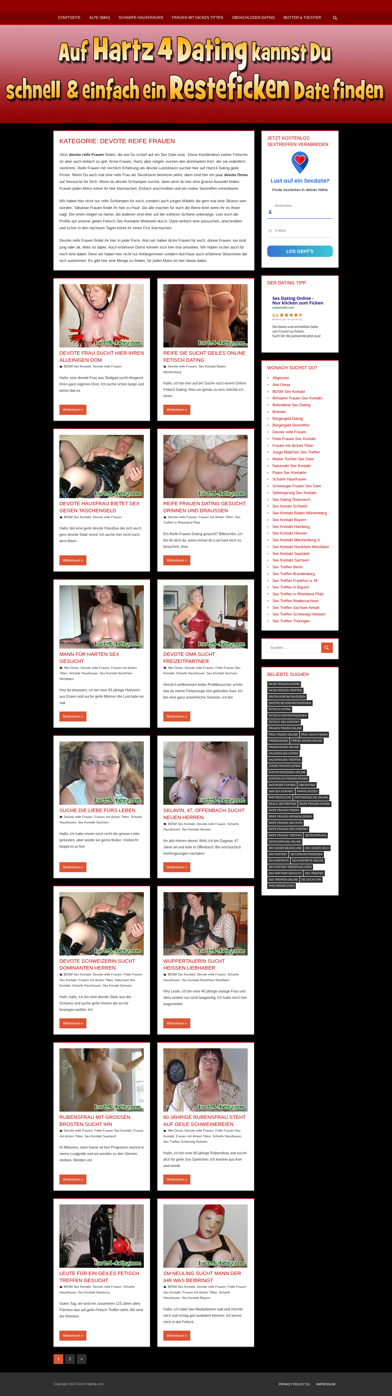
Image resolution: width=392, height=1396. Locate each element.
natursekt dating (282, 785)
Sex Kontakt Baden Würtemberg (299, 513)
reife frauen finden (284, 810)
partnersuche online (311, 797)
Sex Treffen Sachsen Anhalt (295, 608)
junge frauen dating (285, 766)
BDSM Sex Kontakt (77, 366)
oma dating (307, 785)
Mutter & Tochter (302, 18)
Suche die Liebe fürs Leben (97, 810)
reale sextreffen (282, 803)
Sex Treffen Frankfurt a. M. (295, 581)
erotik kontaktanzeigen (287, 696)
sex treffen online (283, 879)
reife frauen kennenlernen (290, 816)
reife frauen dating (314, 803)
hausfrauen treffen (285, 759)
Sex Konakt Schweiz (117, 985)
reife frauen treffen (285, 835)
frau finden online (283, 734)
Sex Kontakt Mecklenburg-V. (296, 540)
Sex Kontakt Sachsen (222, 673)
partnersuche (280, 797)
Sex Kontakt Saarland (100, 1136)
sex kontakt (278, 854)
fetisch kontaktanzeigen (288, 715)
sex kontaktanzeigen (306, 854)
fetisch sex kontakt (284, 722)
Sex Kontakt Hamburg (94, 1292)
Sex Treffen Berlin (287, 567)
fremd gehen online (306, 740)
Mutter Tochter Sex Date (293, 459)
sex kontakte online (307, 860)
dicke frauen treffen (285, 690)
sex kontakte (279, 860)
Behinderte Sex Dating (291, 405)
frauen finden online (285, 728)
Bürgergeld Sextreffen (290, 425)
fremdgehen (278, 740)
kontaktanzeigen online (287, 772)
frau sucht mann (314, 734)
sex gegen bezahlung (285, 848)
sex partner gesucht (285, 873)
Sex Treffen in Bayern (290, 587)
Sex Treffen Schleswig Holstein (185, 1141)
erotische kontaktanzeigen (290, 703)
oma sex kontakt (281, 791)
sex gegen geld (317, 848)
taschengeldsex (281, 885)
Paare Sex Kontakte (289, 472)
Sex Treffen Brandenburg (293, 574)
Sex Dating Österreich (291, 499)
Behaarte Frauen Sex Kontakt (297, 398)
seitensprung (315, 835)
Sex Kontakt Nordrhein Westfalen (206, 980)
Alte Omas (99, 18)
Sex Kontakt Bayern (196, 1298)
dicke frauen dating (284, 684)
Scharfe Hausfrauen (141, 18)
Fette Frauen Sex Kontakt (112, 1130)
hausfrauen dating (283, 753)
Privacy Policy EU (294, 1384)
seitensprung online (285, 841)
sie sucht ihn (311, 879)
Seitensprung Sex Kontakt (294, 493)
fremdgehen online (284, 747)
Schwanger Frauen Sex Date (296, 486)
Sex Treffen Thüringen (291, 621)
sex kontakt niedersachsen (290, 867)
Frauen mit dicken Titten (197, 18)
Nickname (283, 205)
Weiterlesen (71, 409)
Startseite (69, 18)
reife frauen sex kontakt (288, 829)
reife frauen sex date (285, 823)
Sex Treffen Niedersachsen (295, 601)
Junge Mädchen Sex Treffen (296, 452)
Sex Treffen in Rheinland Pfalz (298, 594)
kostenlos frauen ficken (288, 778)
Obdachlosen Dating (253, 18)
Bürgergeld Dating (287, 418)
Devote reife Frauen (107, 366)
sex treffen (314, 873)
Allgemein (280, 378)
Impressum (325, 1384)
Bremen (279, 412)
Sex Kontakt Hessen (196, 829)
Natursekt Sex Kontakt (291, 466)
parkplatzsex (307, 791)
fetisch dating (280, 709)
